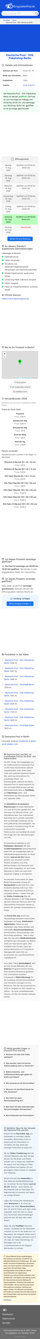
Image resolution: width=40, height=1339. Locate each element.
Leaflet (17, 378)
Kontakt (6, 1323)
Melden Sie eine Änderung (20, 239)
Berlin (14, 20)
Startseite (6, 20)
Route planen (21, 382)
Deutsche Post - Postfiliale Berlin (19, 684)
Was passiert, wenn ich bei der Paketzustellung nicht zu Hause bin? (19, 1064)
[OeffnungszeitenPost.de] (20, 6)
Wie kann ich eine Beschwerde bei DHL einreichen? (18, 1090)
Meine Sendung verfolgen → (20, 604)
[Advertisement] (20, 38)
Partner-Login (20, 1336)
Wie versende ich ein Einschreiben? (20, 1083)
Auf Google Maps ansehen (21, 387)
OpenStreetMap (26, 378)
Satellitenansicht (21, 392)
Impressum (7, 1300)
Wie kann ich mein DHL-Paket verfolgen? (17, 1055)
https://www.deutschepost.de (15, 299)
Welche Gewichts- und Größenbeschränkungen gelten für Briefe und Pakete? (18, 1074)
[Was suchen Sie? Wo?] (36, 13)
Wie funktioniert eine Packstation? (20, 1115)
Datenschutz (8, 1318)
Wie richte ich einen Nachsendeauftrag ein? (13, 1099)
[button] (19, 362)
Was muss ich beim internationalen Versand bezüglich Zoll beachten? (19, 1108)
